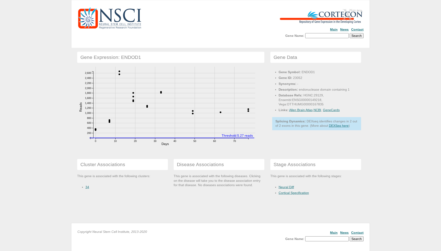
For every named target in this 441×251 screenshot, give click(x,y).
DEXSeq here (339, 125)
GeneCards (331, 110)
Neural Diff (286, 187)
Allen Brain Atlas (301, 110)
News (344, 29)
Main (334, 29)
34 (87, 187)
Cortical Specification (294, 193)
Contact (357, 29)
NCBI (317, 110)
